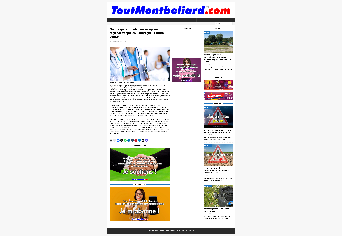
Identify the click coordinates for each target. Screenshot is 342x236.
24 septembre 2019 (117, 41)
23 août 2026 (208, 135)
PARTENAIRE (191, 20)
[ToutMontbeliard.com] (171, 17)
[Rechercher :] (224, 23)
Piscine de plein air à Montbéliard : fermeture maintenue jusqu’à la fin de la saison (217, 58)
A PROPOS (211, 20)
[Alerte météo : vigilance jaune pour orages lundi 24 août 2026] (218, 117)
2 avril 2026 (208, 213)
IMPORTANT (218, 103)
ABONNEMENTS (158, 20)
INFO (126, 41)
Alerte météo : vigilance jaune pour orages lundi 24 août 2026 (217, 131)
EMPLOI (138, 20)
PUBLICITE (170, 20)
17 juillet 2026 (208, 175)
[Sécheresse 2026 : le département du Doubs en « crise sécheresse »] (218, 155)
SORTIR (130, 20)
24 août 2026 (208, 64)
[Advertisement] (187, 43)
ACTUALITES (113, 20)
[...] (204, 71)
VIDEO (122, 20)
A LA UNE (218, 28)
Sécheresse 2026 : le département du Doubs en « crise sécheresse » (216, 170)
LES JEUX (147, 20)
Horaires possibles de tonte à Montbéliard (217, 209)
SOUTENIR (180, 20)
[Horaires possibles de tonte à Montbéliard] (218, 196)
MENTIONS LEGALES (224, 20)
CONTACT (201, 20)
